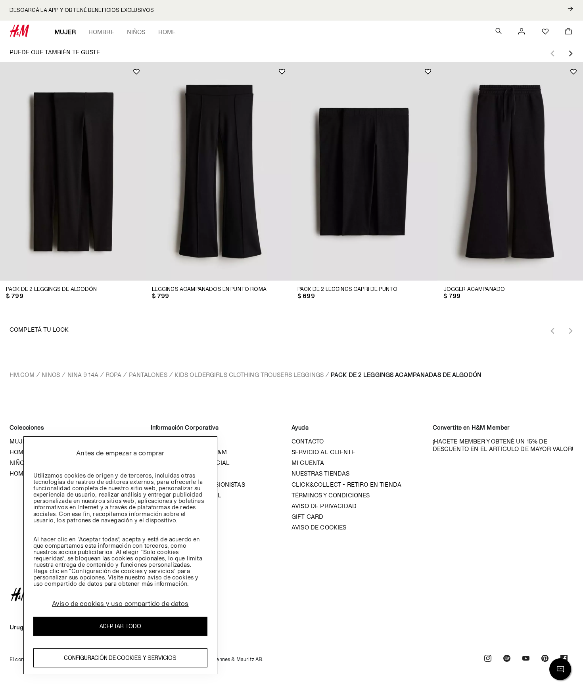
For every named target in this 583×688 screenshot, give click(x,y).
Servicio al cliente (323, 452)
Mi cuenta (308, 462)
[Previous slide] (553, 53)
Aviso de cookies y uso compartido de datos (120, 603)
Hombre (101, 32)
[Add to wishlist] (136, 71)
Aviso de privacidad (324, 506)
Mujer (65, 32)
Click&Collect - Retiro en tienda (346, 484)
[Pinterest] (545, 659)
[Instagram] (487, 659)
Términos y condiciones (331, 495)
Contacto (308, 441)
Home (167, 32)
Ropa (113, 374)
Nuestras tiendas (321, 473)
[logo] (291, 594)
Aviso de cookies (319, 527)
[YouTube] (526, 659)
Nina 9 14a (82, 374)
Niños (136, 32)
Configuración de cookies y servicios (120, 658)
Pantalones (148, 374)
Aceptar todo (120, 626)
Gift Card (307, 516)
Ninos (51, 374)
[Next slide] (570, 53)
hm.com (22, 374)
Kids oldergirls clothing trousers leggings (249, 374)
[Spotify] (507, 659)
